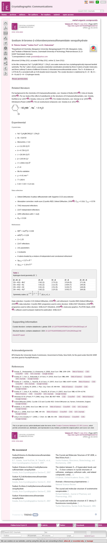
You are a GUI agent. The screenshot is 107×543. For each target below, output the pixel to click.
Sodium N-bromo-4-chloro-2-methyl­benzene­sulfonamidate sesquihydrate (30, 468)
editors (22, 15)
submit (57, 15)
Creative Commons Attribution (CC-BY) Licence (72, 425)
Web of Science (78, 371)
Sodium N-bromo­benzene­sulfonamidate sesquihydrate (28, 497)
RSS (100, 525)
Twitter (62, 525)
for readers (46, 15)
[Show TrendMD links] (96, 514)
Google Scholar (47, 374)
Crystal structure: (19, 327)
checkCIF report (19, 335)
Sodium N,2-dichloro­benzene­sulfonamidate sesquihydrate (29, 478)
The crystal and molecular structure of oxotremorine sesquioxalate (76, 490)
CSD (87, 371)
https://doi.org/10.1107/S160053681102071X (83, 26)
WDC (103, 2)
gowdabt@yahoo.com (39, 57)
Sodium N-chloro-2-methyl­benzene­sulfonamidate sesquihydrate (31, 487)
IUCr (92, 2)
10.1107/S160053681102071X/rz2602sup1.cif (69, 327)
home (4, 15)
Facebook (80, 525)
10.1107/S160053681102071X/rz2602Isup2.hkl (63, 331)
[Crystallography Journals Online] (86, 2)
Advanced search (89, 536)
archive (13, 15)
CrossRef (19, 374)
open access (68, 15)
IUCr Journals (35, 374)
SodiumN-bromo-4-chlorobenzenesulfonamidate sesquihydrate (31, 456)
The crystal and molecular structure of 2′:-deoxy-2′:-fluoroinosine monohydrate (76, 502)
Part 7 (76, 24)
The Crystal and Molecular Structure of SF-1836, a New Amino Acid (76, 456)
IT (97, 2)
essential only (78, 541)
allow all (67, 541)
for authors (33, 15)
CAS (26, 374)
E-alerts (44, 525)
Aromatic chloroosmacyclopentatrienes (71, 482)
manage (90, 541)
